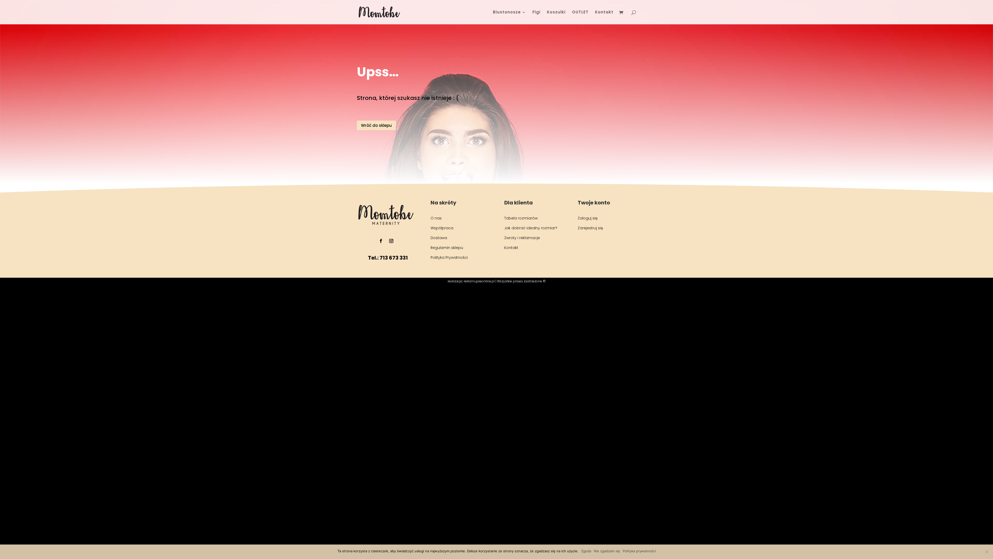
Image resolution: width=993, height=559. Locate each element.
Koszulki (556, 12)
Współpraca (442, 228)
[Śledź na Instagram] (391, 241)
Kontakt (604, 12)
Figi (536, 12)
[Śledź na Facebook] (381, 241)
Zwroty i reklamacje (522, 237)
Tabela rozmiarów (521, 218)
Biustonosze (507, 12)
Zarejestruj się (590, 228)
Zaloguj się (588, 218)
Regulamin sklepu (447, 247)
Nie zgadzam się (607, 551)
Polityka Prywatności (449, 257)
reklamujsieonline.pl (479, 281)
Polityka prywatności (639, 551)
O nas (436, 218)
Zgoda (586, 551)
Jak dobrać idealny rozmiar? (530, 228)
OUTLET (580, 12)
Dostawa (439, 237)
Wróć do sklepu (376, 125)
